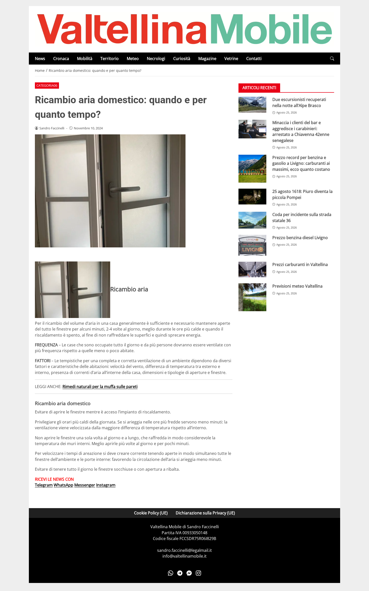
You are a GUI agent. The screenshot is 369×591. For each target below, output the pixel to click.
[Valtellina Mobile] (184, 29)
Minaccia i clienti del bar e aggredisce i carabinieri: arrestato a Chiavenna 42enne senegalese (300, 131)
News (40, 58)
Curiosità (181, 58)
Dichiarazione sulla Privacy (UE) (205, 513)
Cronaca (61, 58)
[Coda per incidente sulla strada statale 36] (252, 220)
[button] (332, 59)
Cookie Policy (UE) (151, 513)
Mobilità (84, 58)
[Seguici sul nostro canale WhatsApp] (170, 573)
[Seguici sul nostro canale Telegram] (179, 573)
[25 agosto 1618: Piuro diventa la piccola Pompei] (252, 196)
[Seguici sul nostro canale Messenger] (189, 573)
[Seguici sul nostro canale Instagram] (198, 573)
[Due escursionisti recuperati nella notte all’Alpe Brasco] (252, 105)
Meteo (133, 58)
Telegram (44, 485)
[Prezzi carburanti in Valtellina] (252, 269)
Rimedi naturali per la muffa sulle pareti (100, 386)
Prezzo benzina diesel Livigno (300, 237)
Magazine (207, 58)
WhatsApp (63, 485)
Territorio (109, 58)
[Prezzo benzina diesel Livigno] (252, 245)
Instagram (105, 485)
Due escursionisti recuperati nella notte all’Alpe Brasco (299, 102)
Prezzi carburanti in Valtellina (300, 264)
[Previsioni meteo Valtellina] (252, 297)
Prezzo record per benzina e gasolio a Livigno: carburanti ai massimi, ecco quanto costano (301, 163)
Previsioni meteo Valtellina (297, 286)
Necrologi (156, 58)
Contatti (254, 58)
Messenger (84, 485)
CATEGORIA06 (46, 85)
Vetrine (231, 58)
